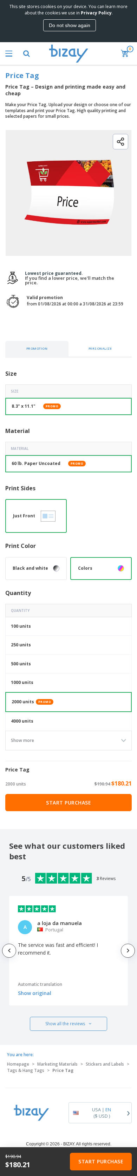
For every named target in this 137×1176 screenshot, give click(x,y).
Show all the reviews (65, 1024)
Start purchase (68, 802)
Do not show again (69, 25)
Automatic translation (40, 984)
